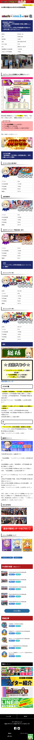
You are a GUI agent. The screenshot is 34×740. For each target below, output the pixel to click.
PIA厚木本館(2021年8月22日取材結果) (17, 572)
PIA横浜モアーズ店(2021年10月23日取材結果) (19, 631)
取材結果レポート (18, 557)
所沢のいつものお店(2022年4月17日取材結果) (19, 638)
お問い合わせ (9, 736)
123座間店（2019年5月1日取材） (16, 624)
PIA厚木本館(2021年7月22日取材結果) (17, 587)
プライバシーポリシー (24, 733)
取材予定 (25, 716)
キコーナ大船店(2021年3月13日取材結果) (18, 646)
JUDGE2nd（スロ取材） (7, 557)
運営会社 (9, 733)
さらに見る (17, 611)
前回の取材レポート (6, 381)
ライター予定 (8, 716)
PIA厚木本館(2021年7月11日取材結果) (17, 601)
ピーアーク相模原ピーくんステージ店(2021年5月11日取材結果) (20, 653)
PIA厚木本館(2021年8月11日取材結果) (17, 579)
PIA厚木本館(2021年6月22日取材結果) (17, 594)
